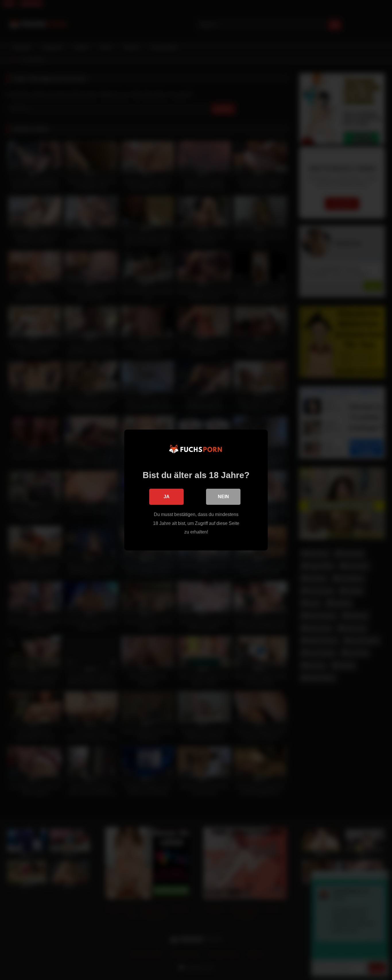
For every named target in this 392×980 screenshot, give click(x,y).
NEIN (223, 496)
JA (167, 496)
